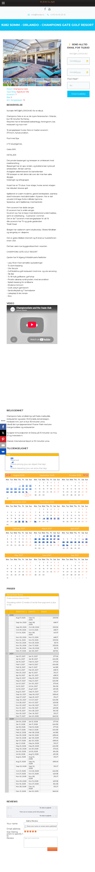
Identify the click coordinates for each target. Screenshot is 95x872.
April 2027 (75, 529)
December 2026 (47, 502)
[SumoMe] (3, 451)
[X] (3, 433)
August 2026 (18, 475)
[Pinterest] (3, 439)
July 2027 (75, 555)
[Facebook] (3, 427)
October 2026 (75, 475)
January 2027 (75, 502)
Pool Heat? (72, 79)
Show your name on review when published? (42, 826)
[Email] (3, 445)
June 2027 (46, 555)
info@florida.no (78, 54)
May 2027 (19, 555)
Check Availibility (78, 94)
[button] (5, 59)
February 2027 (19, 529)
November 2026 (19, 502)
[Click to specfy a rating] (25, 831)
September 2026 (47, 475)
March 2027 (47, 529)
